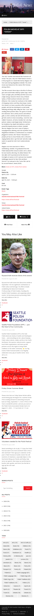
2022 (5, 520)
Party (27, 566)
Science (17, 586)
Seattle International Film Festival (13, 205)
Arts (6, 542)
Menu (5, 15)
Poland (27, 569)
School (7, 586)
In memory (18, 556)
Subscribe (23, 611)
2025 (5, 506)
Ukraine (16, 592)
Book (6, 546)
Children (27, 546)
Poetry (17, 569)
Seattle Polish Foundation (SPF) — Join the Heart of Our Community (16, 326)
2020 (5, 530)
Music (7, 566)
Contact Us (13, 611)
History (7, 556)
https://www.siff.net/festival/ (10, 199)
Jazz (28, 556)
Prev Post (9, 224)
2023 (5, 516)
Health (28, 552)
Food (28, 549)
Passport (7, 569)
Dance (6, 549)
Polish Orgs (25, 576)
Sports (27, 586)
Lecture (24, 559)
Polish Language (23, 572)
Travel (27, 589)
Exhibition (17, 549)
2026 (5, 501)
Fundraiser (17, 552)
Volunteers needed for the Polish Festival (16, 441)
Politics (26, 582)
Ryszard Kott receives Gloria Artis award (17, 276)
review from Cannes (21, 167)
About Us (4, 611)
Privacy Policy (6, 613)
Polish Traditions (24, 579)
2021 (5, 525)
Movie (3, 191)
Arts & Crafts (26, 542)
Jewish (9, 559)
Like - (10, 217)
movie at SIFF (10, 167)
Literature (7, 562)
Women (9, 596)
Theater (16, 589)
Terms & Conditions (19, 613)
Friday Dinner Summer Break (12, 388)
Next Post (24, 224)
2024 (5, 511)
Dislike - (24, 217)
